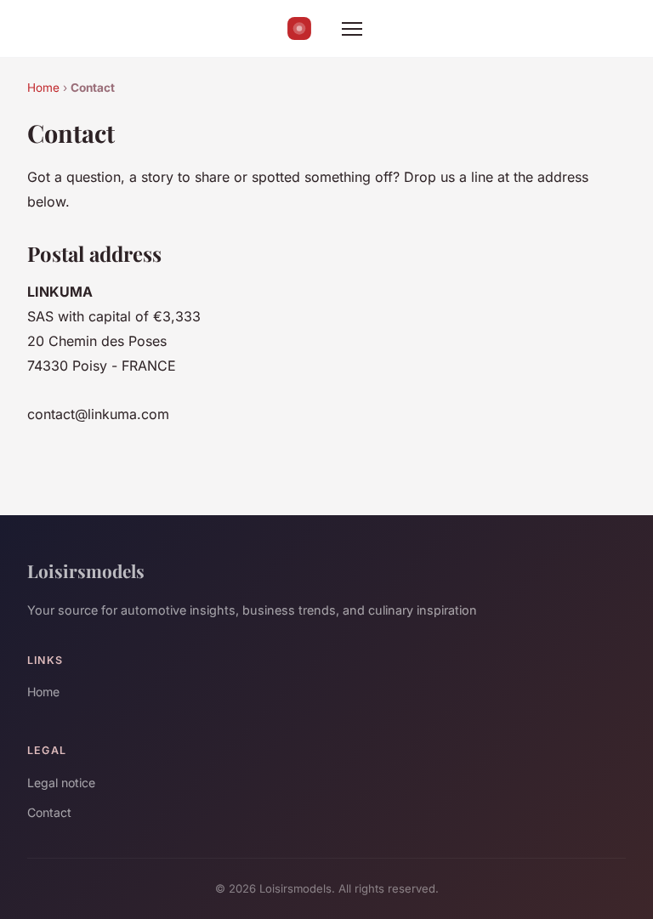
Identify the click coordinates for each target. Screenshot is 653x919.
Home (43, 87)
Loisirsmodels (86, 570)
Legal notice (61, 782)
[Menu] (352, 29)
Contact (49, 812)
